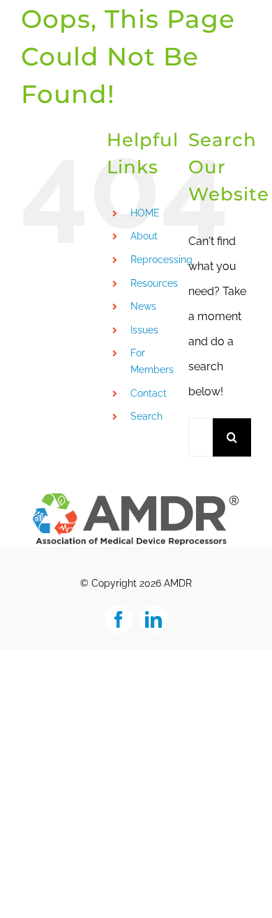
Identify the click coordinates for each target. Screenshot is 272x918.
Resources (154, 283)
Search (146, 416)
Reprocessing (161, 259)
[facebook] (119, 619)
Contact (148, 393)
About (144, 236)
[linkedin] (153, 619)
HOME (145, 213)
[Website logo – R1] (136, 496)
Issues (144, 329)
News (143, 306)
